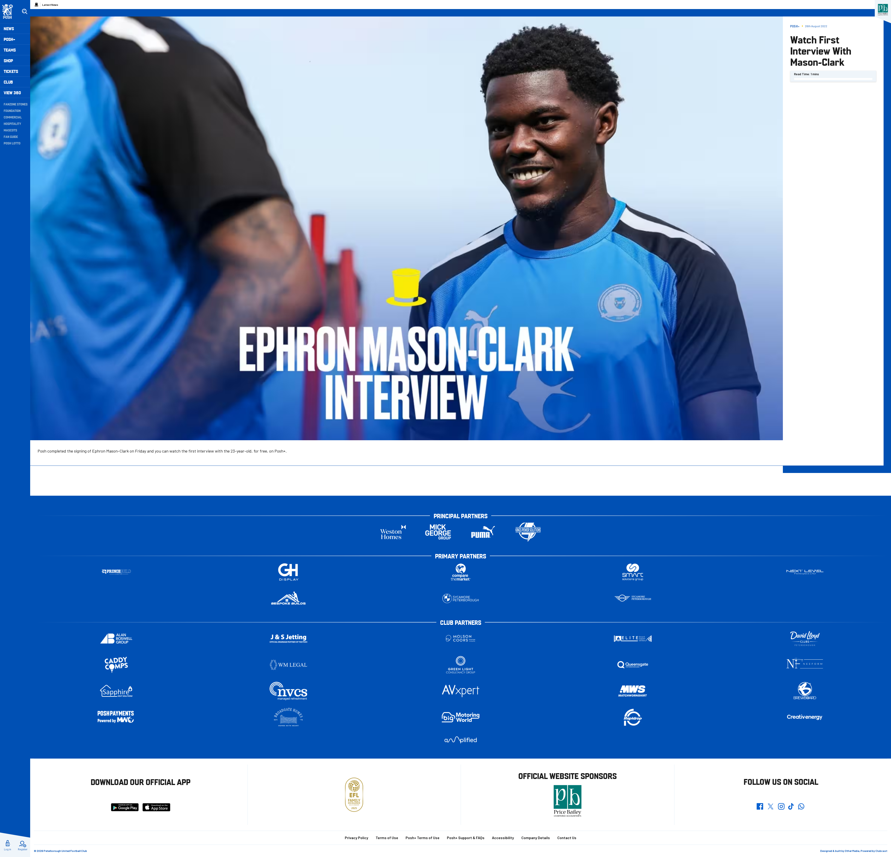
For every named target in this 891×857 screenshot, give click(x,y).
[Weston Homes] (393, 532)
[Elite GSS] (633, 638)
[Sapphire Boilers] (116, 691)
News (9, 28)
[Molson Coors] (460, 638)
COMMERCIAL (13, 117)
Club (8, 82)
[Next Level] (805, 572)
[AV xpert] (460, 691)
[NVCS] (288, 691)
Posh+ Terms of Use (422, 837)
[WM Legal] (288, 664)
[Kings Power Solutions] (528, 532)
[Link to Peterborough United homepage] (9, 11)
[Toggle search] (24, 11)
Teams (10, 50)
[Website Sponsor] (883, 10)
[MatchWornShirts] (633, 691)
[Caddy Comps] (116, 664)
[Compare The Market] (460, 572)
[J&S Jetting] (288, 638)
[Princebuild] (116, 572)
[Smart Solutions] (633, 572)
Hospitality (12, 123)
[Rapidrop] (633, 717)
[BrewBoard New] (805, 691)
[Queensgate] (633, 664)
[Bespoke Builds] (288, 598)
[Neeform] (805, 664)
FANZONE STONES (16, 104)
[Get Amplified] (460, 740)
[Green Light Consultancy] (460, 664)
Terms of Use (387, 837)
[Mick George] (438, 532)
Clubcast (881, 850)
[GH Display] (288, 572)
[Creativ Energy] (805, 717)
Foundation (12, 110)
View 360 (12, 92)
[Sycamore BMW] (460, 598)
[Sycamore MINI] (633, 598)
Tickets (11, 71)
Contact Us (566, 837)
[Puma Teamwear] (483, 532)
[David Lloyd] (805, 638)
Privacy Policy (356, 837)
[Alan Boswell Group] (116, 638)
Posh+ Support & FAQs (465, 837)
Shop (8, 60)
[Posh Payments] (116, 717)
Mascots (10, 130)
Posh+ (9, 39)
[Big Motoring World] (460, 717)
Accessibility (503, 837)
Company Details (535, 837)
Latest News (50, 4)
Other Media (852, 850)
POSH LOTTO (12, 143)
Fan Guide (11, 136)
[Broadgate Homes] (288, 717)
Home (36, 4)
